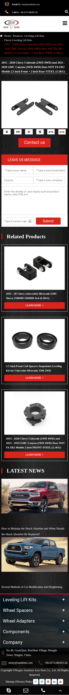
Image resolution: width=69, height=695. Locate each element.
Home (7, 35)
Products (17, 35)
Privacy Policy (24, 681)
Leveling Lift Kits (34, 35)
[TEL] (43, 690)
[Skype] (8, 690)
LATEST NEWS (25, 470)
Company (12, 642)
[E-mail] (26, 690)
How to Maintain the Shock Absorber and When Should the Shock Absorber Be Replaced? (32, 531)
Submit (48, 221)
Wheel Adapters (19, 621)
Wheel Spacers (18, 610)
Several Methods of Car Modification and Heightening (31, 586)
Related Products (26, 236)
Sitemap (10, 681)
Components (16, 631)
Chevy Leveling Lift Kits (18, 40)
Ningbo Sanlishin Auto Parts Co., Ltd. (35, 670)
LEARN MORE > (34, 305)
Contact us (34, 142)
